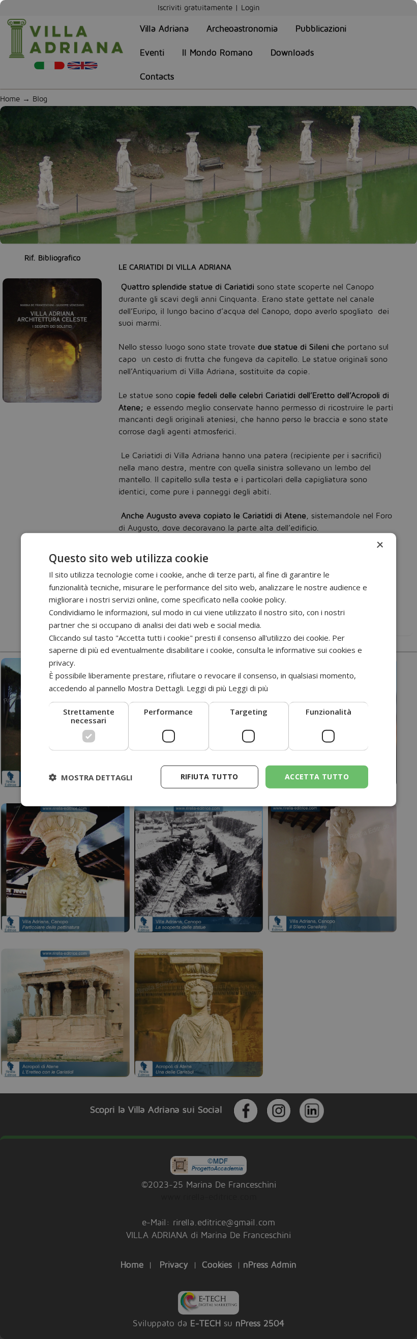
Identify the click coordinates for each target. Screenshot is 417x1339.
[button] (91, 776)
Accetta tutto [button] (317, 776)
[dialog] (208, 669)
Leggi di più (248, 687)
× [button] (379, 544)
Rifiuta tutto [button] (210, 776)
